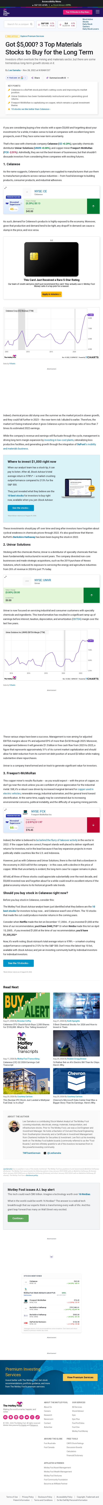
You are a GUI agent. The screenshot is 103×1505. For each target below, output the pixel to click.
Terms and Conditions (43, 1500)
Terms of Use (12, 1497)
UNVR (38, 148)
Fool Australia (50, 1443)
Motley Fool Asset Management (57, 1468)
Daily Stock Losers (91, 29)
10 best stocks (16, 495)
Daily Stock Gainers (87, 25)
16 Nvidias (84, 1194)
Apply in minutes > (51, 294)
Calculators (71, 1451)
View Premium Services (80, 1377)
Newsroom (48, 1419)
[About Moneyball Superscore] (21, 203)
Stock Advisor (78, 1411)
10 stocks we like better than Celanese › (30, 109)
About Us (48, 1407)
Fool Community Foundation (56, 1480)
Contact (47, 1423)
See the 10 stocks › (18, 963)
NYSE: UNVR (42, 580)
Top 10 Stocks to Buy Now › (78, 12)
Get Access (27, 1295)
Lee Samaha (14, 70)
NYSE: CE (40, 191)
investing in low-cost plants (59, 440)
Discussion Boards (74, 1447)
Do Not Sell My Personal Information (72, 1500)
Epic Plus (76, 1419)
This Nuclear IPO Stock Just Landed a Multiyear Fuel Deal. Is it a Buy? (26, 1101)
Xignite (23, 1425)
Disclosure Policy (45, 1497)
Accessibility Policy (64, 1497)
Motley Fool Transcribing (28, 1059)
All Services (77, 1407)
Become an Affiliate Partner (55, 1484)
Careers (47, 1411)
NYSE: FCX (38, 811)
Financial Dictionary (75, 1455)
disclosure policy (32, 1175)
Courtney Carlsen (24, 1096)
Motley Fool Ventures (53, 1476)
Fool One (76, 1427)
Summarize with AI (57, 78)
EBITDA (77, 619)
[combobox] (19, 24)
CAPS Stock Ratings (75, 1443)
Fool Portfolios (78, 1423)
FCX (6, 152)
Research (48, 1415)
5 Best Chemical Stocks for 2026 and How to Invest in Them (75, 1025)
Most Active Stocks (88, 20)
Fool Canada (49, 1447)
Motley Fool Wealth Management (58, 1472)
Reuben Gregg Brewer (77, 1059)
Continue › (18, 1218)
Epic (74, 1415)
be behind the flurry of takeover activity (57, 840)
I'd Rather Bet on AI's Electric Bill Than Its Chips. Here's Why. (76, 1063)
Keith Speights (73, 1021)
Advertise (48, 1427)
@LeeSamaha (54, 1153)
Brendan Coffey (24, 1021)
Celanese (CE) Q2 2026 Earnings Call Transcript (21, 1063)
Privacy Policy (28, 1497)
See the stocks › (20, 508)
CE (60, 143)
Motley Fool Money (80, 1431)
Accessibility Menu (51, 1)
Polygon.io (34, 1425)
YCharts (12, 364)
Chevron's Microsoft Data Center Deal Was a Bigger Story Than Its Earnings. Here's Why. (75, 1101)
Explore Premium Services (32, 36)
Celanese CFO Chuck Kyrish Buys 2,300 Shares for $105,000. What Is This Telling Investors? (26, 1025)
